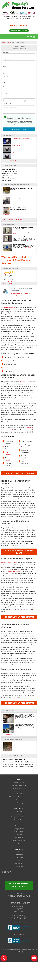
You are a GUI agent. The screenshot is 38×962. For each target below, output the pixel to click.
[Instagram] (8, 872)
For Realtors (19, 838)
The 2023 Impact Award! (19, 244)
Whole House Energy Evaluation (19, 797)
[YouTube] (5, 872)
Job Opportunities (19, 829)
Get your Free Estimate (19, 129)
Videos (19, 852)
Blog (19, 823)
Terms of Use (21, 124)
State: (5, 80)
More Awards (6, 252)
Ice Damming (19, 803)
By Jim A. (7, 274)
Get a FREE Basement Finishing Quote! (19, 551)
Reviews (19, 861)
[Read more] (30, 240)
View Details (6, 195)
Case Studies (19, 867)
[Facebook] (3, 872)
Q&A (19, 844)
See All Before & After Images (12, 220)
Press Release (19, 826)
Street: (5, 66)
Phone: (5, 87)
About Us (19, 811)
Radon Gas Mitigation (19, 794)
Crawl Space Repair (19, 788)
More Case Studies (7, 734)
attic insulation (24, 382)
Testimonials (19, 855)
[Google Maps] (10, 872)
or (19, 31)
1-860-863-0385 (19, 902)
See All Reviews (8, 283)
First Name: (6, 52)
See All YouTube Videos (10, 161)
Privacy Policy (26, 950)
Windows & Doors (19, 791)
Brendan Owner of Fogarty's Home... (21, 138)
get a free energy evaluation (19, 885)
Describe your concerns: (10, 108)
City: (4, 73)
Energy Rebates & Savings (19, 817)
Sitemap (20, 952)
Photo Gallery (19, 858)
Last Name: (6, 59)
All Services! (15, 153)
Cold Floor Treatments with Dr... (19, 146)
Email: (5, 94)
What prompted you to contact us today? (14, 101)
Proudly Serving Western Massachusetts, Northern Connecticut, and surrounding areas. (19, 17)
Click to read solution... (20, 719)
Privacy (27, 124)
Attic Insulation (8, 453)
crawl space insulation (15, 571)
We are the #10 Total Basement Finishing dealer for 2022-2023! (23, 228)
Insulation (8, 460)
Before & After (19, 864)
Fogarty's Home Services (9, 563)
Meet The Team (19, 820)
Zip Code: (23, 80)
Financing (19, 835)
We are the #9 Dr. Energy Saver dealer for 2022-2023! (23, 236)
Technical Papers (19, 832)
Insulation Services (19, 782)
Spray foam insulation (8, 307)
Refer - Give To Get (19, 841)
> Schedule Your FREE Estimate (19, 473)
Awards (19, 814)
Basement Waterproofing (19, 785)
